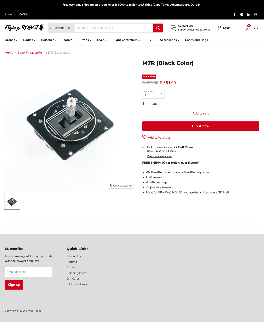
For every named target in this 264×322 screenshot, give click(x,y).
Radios (28, 40)
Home (9, 52)
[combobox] (114, 28)
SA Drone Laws (77, 284)
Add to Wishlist (158, 138)
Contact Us (74, 256)
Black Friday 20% (30, 52)
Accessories (169, 40)
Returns (72, 262)
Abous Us (10, 14)
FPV (149, 40)
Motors (67, 40)
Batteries (48, 40)
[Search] (158, 28)
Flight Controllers (125, 40)
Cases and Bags (197, 40)
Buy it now (200, 126)
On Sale (23, 14)
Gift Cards (73, 278)
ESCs (101, 40)
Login (227, 28)
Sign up (14, 284)
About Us (73, 267)
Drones (10, 40)
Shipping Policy (77, 273)
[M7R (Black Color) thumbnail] (12, 201)
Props (85, 40)
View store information (159, 156)
